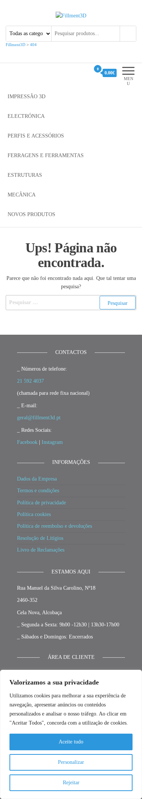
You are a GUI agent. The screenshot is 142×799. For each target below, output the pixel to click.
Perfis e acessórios (36, 136)
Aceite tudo (71, 742)
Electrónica (26, 116)
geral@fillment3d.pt (39, 417)
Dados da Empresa (37, 479)
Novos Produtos (31, 214)
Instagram (52, 442)
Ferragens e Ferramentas (46, 155)
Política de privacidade (41, 502)
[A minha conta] (84, 72)
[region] (71, 734)
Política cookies (34, 514)
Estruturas (25, 175)
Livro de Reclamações (40, 550)
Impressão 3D (26, 96)
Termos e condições (38, 490)
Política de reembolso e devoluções (54, 526)
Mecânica (22, 195)
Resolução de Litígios (40, 538)
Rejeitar (71, 782)
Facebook (27, 442)
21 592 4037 (30, 381)
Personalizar (71, 762)
